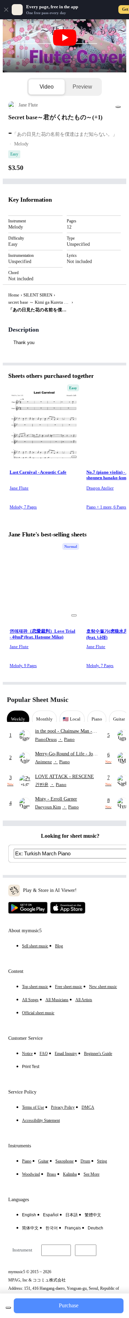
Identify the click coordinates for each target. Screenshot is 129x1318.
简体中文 (30, 1228)
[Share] (118, 107)
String (102, 1161)
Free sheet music (68, 986)
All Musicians (56, 999)
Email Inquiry (66, 1053)
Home (13, 295)
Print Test (30, 1066)
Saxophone (64, 1161)
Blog (59, 946)
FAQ (44, 1053)
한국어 (51, 1228)
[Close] (6, 10)
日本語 (71, 1215)
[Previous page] (104, 700)
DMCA (88, 1107)
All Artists (83, 999)
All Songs (30, 999)
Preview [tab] (82, 87)
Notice (27, 1053)
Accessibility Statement (41, 1120)
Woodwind (31, 1174)
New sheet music (103, 986)
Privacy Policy (63, 1107)
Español (50, 1215)
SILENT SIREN (37, 295)
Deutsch (95, 1228)
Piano (26, 1161)
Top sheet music (35, 986)
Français (73, 1228)
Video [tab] (47, 87)
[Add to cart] (8, 1308)
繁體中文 (93, 1215)
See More (91, 1174)
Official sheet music (38, 1012)
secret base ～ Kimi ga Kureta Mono (39, 302)
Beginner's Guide (98, 1053)
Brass (51, 1174)
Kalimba (70, 1174)
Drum (85, 1161)
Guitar (43, 1161)
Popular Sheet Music (37, 699)
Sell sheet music (35, 946)
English (29, 1215)
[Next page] (116, 700)
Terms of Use (33, 1107)
